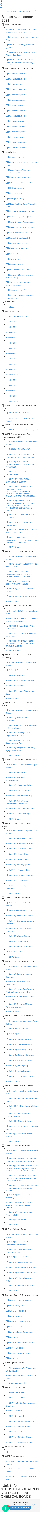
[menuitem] (1, 5)
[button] (1, 2)
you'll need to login (29, 1505)
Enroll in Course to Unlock (20, 1508)
